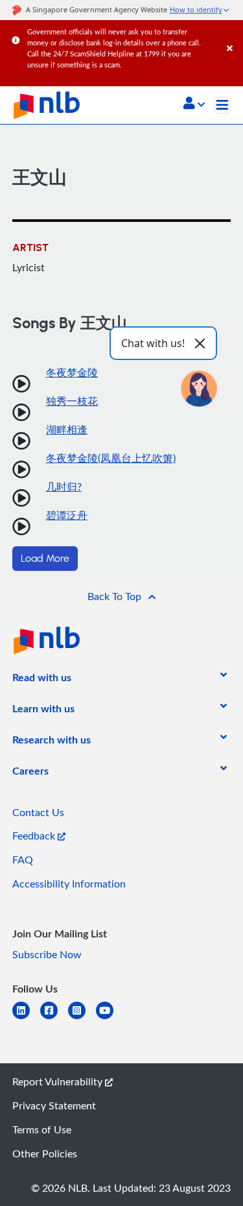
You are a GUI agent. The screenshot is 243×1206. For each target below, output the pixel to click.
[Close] (232, 35)
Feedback (35, 835)
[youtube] (110, 1018)
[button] (194, 104)
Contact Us (38, 812)
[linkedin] (26, 1018)
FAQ (22, 859)
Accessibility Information (69, 883)
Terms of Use (41, 1129)
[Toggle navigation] (222, 105)
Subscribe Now (47, 954)
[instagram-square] (82, 1018)
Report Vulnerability (58, 1081)
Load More (45, 558)
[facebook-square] (54, 1018)
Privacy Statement (54, 1105)
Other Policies (44, 1153)
